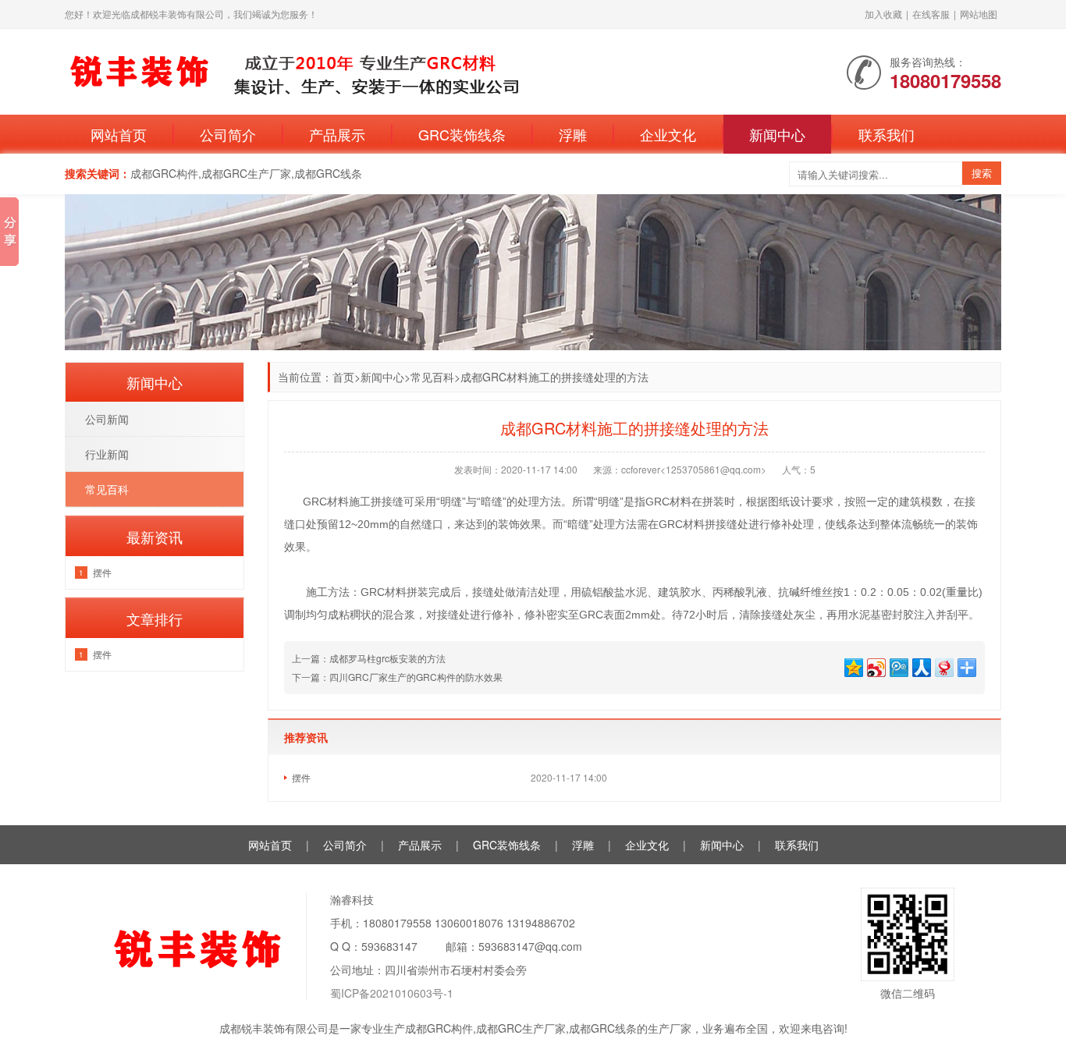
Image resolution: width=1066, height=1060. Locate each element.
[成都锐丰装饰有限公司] (338, 70)
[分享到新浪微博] (875, 665)
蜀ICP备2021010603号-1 (391, 993)
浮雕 (573, 134)
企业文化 (668, 134)
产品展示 (337, 134)
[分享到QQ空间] (852, 665)
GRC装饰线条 (462, 134)
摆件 (301, 777)
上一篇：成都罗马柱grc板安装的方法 (369, 658)
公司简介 (228, 134)
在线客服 (931, 13)
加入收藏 (883, 13)
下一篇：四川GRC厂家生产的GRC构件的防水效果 (397, 676)
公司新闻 (107, 419)
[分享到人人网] (920, 665)
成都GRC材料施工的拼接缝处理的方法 (554, 377)
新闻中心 (777, 134)
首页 (343, 377)
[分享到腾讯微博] (898, 665)
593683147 (389, 946)
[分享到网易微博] (943, 665)
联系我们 (886, 134)
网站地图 (978, 13)
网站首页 (119, 134)
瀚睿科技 (352, 899)
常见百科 (432, 377)
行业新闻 (107, 454)
